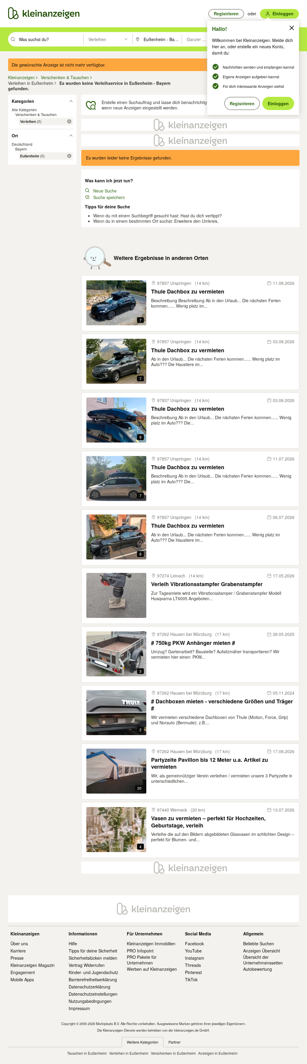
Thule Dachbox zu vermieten (187, 291)
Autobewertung (257, 969)
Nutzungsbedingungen (90, 1001)
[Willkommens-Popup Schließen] (292, 28)
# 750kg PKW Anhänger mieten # (193, 642)
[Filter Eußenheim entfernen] (69, 155)
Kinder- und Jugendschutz (93, 972)
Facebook (194, 943)
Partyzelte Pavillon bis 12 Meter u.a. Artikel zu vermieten (209, 763)
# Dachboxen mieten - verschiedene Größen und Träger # (222, 705)
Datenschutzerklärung (89, 987)
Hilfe (73, 943)
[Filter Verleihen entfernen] (69, 121)
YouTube (193, 951)
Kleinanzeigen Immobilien (151, 943)
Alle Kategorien (24, 109)
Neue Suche (105, 191)
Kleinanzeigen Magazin (32, 965)
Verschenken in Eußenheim (173, 1053)
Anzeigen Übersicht (261, 951)
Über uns (19, 943)
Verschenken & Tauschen (36, 114)
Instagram (194, 958)
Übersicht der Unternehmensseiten (263, 959)
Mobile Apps (22, 979)
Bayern (21, 148)
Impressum (79, 1008)
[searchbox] (50, 39)
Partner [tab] (174, 1042)
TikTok (191, 979)
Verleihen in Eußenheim (128, 1053)
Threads (193, 965)
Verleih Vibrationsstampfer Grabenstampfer (207, 584)
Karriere (18, 951)
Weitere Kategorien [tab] (142, 1042)
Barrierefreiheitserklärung (93, 979)
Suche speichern (109, 197)
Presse (17, 958)
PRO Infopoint (140, 951)
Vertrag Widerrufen (87, 965)
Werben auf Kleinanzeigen (152, 969)
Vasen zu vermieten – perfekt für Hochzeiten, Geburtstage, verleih (208, 822)
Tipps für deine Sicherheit (93, 951)
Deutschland (22, 144)
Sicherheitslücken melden (93, 958)
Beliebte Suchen (258, 943)
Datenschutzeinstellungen (93, 994)
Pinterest (193, 972)
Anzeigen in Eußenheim (217, 1053)
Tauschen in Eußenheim (87, 1053)
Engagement (22, 972)
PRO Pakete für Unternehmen (141, 959)
